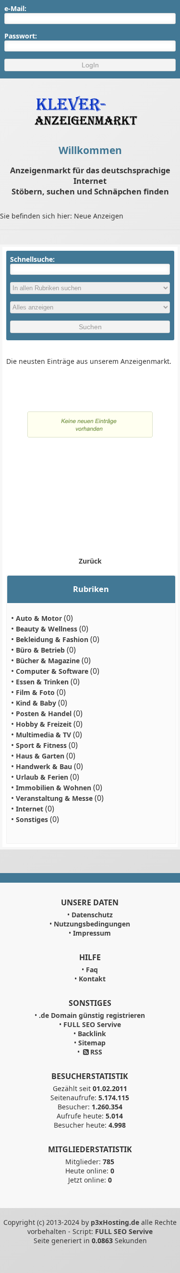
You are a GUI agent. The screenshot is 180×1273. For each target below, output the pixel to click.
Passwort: (20, 35)
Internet (29, 808)
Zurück (90, 561)
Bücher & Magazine (48, 660)
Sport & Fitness (41, 745)
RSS (96, 1051)
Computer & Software (52, 671)
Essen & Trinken (42, 681)
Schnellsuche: (32, 259)
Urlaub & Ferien (42, 777)
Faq (92, 969)
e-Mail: (15, 8)
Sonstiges (32, 819)
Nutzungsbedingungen (92, 923)
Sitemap (92, 1042)
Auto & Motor (39, 618)
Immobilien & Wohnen (53, 787)
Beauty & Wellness (46, 628)
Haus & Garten (40, 755)
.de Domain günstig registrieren (92, 1015)
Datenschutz (92, 914)
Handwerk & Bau (44, 766)
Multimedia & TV (43, 734)
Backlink (92, 1033)
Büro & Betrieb (40, 650)
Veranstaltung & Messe (54, 798)
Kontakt (92, 978)
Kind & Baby (36, 702)
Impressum (92, 933)
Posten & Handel (44, 713)
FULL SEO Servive (92, 1024)
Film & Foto (35, 692)
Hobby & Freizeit (44, 724)
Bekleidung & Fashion (52, 639)
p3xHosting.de (115, 1222)
